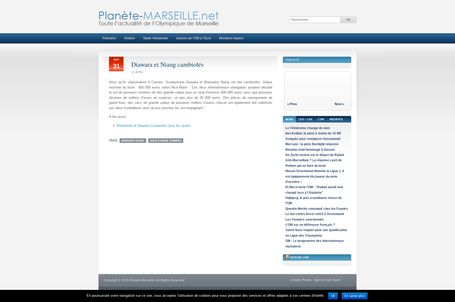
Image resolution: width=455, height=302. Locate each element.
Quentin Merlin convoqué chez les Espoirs (316, 209)
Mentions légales (231, 38)
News (289, 119)
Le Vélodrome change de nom (307, 128)
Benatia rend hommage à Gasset (310, 150)
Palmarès (109, 38)
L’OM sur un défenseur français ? (310, 225)
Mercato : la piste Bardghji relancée (312, 144)
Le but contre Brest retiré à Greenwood (314, 214)
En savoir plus (354, 296)
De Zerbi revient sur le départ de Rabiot (314, 155)
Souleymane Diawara (165, 140)
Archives (336, 119)
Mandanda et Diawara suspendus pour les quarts (154, 126)
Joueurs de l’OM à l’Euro (193, 38)
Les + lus (305, 119)
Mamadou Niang (132, 140)
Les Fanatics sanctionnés (304, 219)
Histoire (129, 38)
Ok (333, 296)
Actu (138, 72)
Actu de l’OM (299, 257)
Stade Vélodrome (155, 38)
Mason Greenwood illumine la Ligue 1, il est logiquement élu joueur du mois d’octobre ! (314, 176)
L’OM (321, 119)
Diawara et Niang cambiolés (167, 64)
